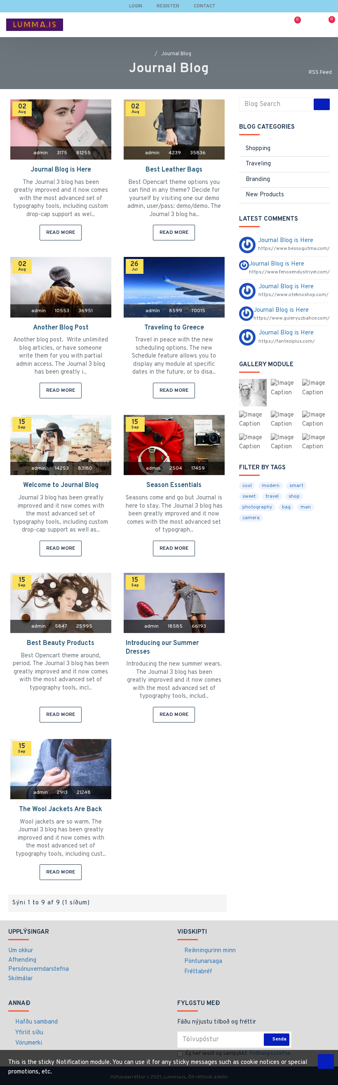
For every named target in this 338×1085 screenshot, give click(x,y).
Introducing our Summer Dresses (162, 647)
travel (272, 496)
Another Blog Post (61, 328)
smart (296, 485)
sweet (249, 496)
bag (286, 507)
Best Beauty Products (60, 643)
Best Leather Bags (174, 170)
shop (294, 496)
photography (257, 507)
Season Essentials (174, 485)
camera (251, 518)
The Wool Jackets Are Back (60, 809)
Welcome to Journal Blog (61, 485)
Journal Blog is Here (61, 170)
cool (247, 485)
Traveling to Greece (174, 328)
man (305, 507)
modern (270, 485)
